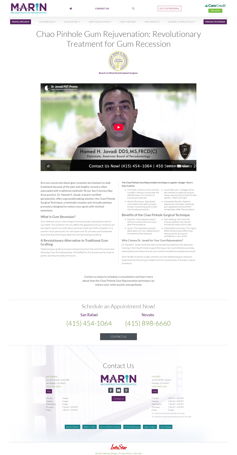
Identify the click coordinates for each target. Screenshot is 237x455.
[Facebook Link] (111, 392)
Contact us (118, 398)
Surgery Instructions (181, 21)
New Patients (152, 21)
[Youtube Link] (118, 392)
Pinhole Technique (215, 22)
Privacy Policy (125, 453)
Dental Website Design (106, 453)
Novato (156, 376)
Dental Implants (20, 22)
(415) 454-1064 (89, 323)
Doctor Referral (169, 8)
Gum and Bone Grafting (110, 427)
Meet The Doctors (99, 21)
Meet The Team (128, 21)
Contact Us (118, 336)
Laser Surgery (150, 427)
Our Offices (71, 21)
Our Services (46, 21)
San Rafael (52, 376)
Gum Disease (165, 427)
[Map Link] (126, 392)
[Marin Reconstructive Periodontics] (28, 8)
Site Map (137, 453)
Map (49, 391)
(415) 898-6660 (148, 323)
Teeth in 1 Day (89, 427)
